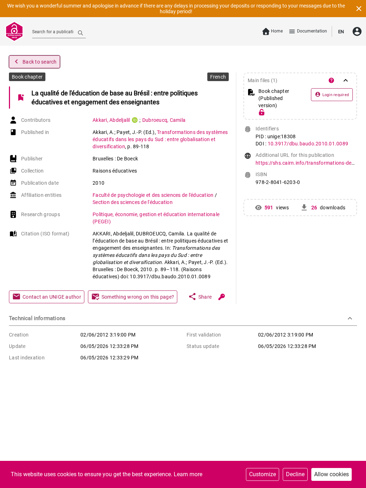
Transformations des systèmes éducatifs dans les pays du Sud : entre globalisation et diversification (160, 139)
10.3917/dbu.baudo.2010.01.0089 (308, 143)
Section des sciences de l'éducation (133, 202)
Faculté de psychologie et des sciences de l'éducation (154, 195)
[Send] (80, 32)
